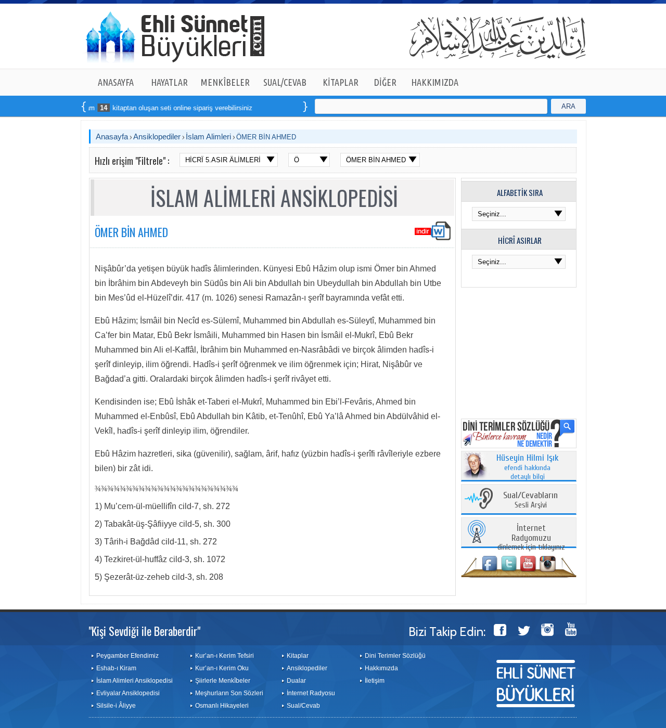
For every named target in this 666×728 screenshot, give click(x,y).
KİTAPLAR (340, 82)
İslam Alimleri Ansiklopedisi (134, 680)
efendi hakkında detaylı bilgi (527, 467)
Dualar (296, 680)
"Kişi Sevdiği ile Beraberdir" (144, 630)
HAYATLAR (169, 82)
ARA (568, 106)
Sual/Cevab (303, 705)
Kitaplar (298, 655)
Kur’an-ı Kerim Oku (222, 668)
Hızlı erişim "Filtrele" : (132, 160)
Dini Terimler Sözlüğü (395, 655)
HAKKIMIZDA (434, 82)
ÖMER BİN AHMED (266, 137)
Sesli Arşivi (530, 500)
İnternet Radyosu (311, 693)
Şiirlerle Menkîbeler (222, 680)
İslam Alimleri (208, 136)
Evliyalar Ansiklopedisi (128, 693)
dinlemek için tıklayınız (531, 538)
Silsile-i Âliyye (116, 705)
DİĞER (385, 82)
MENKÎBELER (225, 82)
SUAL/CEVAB (284, 82)
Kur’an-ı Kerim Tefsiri (224, 655)
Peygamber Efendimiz (127, 655)
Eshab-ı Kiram (116, 668)
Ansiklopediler (157, 136)
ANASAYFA (116, 82)
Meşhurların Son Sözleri (229, 693)
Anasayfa (112, 136)
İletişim (375, 680)
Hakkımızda (381, 668)
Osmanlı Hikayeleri (222, 705)
